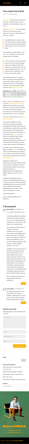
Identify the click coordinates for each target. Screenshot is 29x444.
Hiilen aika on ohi (7, 377)
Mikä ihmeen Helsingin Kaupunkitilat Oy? (14, 379)
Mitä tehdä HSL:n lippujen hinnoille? (12, 371)
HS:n (8, 212)
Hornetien (15, 149)
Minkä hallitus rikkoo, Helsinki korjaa (13, 374)
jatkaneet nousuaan (16, 87)
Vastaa (23, 283)
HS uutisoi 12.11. (11, 29)
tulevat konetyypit (8, 157)
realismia (15, 134)
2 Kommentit (14, 14)
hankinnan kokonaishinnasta (16, 103)
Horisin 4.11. (6, 20)
